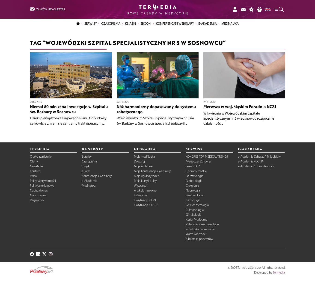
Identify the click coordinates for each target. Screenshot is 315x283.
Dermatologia (194, 176)
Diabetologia (194, 181)
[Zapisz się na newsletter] (243, 9)
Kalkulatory (141, 195)
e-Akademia (89, 181)
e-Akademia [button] (207, 23)
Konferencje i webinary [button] (175, 23)
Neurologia (193, 190)
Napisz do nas (39, 190)
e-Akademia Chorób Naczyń (256, 166)
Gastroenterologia (197, 205)
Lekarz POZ (193, 166)
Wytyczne (140, 186)
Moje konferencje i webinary (152, 171)
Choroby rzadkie (196, 171)
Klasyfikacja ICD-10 (146, 205)
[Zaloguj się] (235, 9)
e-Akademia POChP (250, 161)
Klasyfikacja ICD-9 (145, 200)
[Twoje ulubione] (251, 9)
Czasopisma (89, 161)
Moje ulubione (143, 166)
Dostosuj (139, 161)
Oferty (34, 161)
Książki (130, 23)
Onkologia (192, 186)
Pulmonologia (195, 210)
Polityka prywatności (43, 181)
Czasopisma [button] (110, 23)
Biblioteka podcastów (199, 239)
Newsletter (37, 166)
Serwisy (87, 157)
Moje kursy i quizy (145, 181)
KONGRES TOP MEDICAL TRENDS (207, 157)
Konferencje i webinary (97, 176)
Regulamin (37, 200)
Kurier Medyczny (196, 219)
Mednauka (88, 186)
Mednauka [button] (230, 23)
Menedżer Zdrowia (198, 161)
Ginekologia (193, 215)
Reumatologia (194, 195)
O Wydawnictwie (41, 157)
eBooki (145, 23)
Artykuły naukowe (145, 190)
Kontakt (35, 171)
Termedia (279, 272)
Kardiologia (193, 200)
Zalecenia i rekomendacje (202, 224)
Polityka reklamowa (42, 186)
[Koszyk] (259, 9)
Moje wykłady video (146, 176)
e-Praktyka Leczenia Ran (201, 229)
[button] (278, 9)
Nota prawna (38, 195)
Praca (33, 176)
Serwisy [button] (90, 23)
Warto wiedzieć (195, 234)
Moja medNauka (144, 157)
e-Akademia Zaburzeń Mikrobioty (259, 157)
